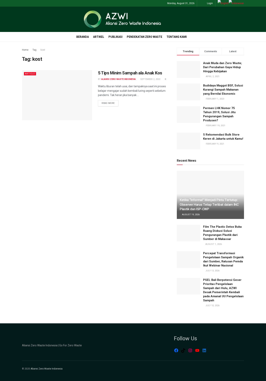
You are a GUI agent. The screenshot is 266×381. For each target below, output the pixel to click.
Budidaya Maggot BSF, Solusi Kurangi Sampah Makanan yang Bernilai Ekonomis (223, 89)
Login (209, 3)
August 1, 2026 (213, 244)
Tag (34, 50)
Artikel (98, 36)
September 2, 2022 (150, 79)
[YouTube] (197, 350)
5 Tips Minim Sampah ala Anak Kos (130, 73)
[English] (223, 3)
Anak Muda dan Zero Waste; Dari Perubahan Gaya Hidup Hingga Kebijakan (222, 67)
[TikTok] (183, 350)
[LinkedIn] (204, 350)
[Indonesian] (236, 3)
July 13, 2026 (212, 270)
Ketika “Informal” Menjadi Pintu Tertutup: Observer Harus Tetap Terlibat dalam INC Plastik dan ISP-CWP (209, 204)
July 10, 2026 (212, 305)
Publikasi (115, 36)
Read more (108, 103)
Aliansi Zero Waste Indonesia (118, 79)
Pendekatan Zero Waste (144, 36)
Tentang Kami (176, 36)
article (30, 73)
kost (43, 50)
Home (25, 50)
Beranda (82, 36)
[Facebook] (176, 350)
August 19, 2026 (190, 214)
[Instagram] (190, 350)
